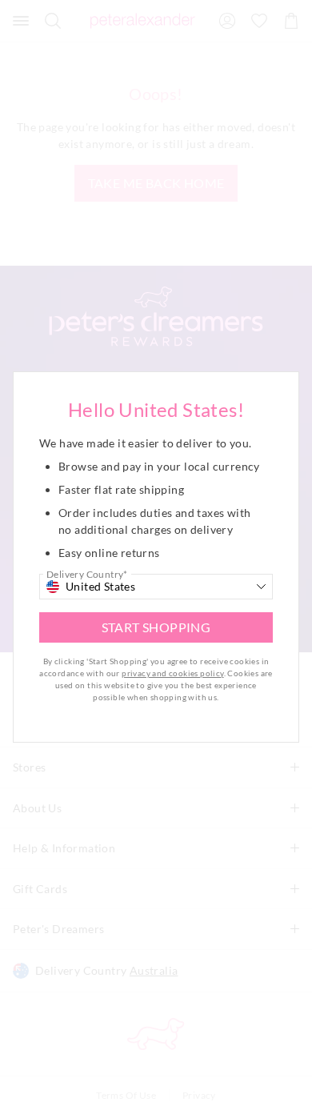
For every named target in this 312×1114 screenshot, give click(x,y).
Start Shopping (156, 627)
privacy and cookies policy (172, 673)
